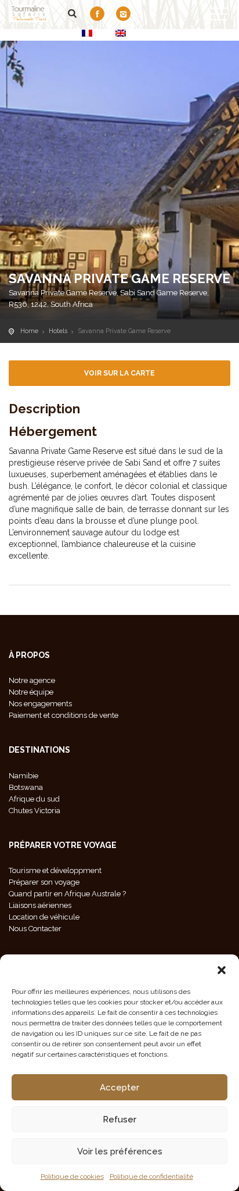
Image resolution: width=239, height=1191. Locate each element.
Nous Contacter (35, 928)
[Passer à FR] (87, 33)
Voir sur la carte (119, 373)
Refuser (119, 1119)
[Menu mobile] (218, 16)
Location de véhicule (44, 917)
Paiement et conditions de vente (63, 715)
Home (29, 331)
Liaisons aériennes (40, 905)
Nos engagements (40, 703)
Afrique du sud (34, 799)
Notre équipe (31, 692)
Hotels (58, 331)
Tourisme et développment (55, 870)
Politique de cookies (72, 1176)
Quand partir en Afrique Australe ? (67, 893)
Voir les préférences (119, 1151)
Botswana (26, 787)
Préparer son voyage (44, 882)
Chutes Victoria (34, 810)
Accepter (119, 1087)
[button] (221, 969)
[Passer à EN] (121, 33)
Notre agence (32, 680)
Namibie (23, 775)
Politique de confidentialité (151, 1176)
